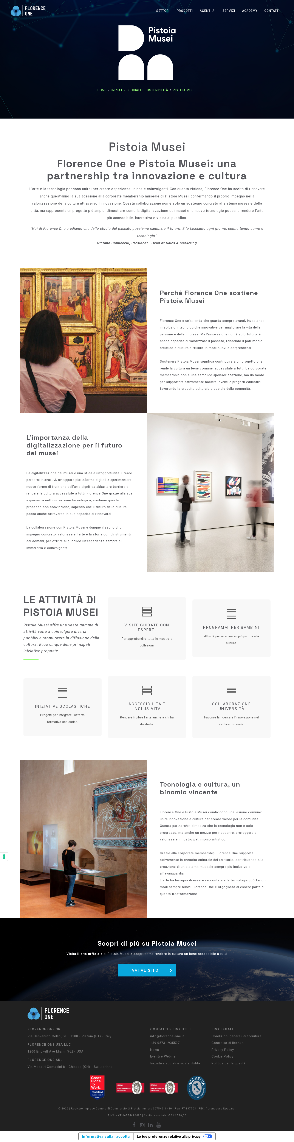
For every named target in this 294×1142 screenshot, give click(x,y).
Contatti (272, 11)
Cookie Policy (223, 1056)
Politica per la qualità (229, 1063)
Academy (249, 11)
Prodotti (185, 11)
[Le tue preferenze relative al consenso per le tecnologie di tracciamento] (4, 857)
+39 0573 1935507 (165, 1043)
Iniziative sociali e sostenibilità (139, 90)
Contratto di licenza (228, 1043)
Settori (163, 11)
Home (102, 90)
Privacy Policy (223, 1050)
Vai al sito (145, 970)
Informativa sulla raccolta (106, 1136)
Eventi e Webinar (163, 1056)
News (154, 1050)
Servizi (229, 11)
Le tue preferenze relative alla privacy (169, 1136)
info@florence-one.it (167, 1036)
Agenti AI (208, 11)
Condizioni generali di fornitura (237, 1036)
